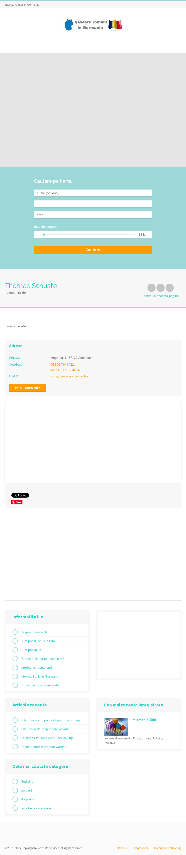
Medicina (26, 781)
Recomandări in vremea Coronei (43, 747)
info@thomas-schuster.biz (69, 376)
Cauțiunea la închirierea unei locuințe (47, 738)
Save (19, 502)
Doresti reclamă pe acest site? (42, 658)
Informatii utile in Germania (39, 676)
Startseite (122, 848)
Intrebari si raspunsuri (36, 667)
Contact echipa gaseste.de (39, 685)
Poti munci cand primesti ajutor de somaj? (50, 720)
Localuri (26, 790)
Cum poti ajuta (30, 650)
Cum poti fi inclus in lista (37, 641)
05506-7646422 (62, 364)
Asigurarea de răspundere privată (44, 729)
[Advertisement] (93, 552)
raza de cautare (45, 226)
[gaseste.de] (93, 24)
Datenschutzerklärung (167, 848)
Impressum (141, 848)
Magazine (27, 799)
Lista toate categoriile (35, 808)
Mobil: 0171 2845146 (66, 370)
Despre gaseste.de (34, 632)
